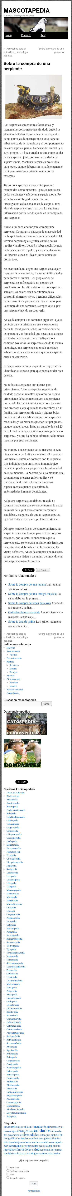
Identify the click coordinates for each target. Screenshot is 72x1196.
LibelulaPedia (13, 1004)
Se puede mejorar (17, 1177)
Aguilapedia (12, 1050)
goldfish (12, 1138)
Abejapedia (12, 1046)
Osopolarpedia (13, 914)
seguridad (45, 1149)
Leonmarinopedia (14, 980)
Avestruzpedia (13, 802)
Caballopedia (12, 820)
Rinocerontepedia (14, 938)
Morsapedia (12, 896)
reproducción (12, 1149)
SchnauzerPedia (14, 1043)
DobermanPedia (14, 1022)
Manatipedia (12, 900)
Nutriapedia (12, 994)
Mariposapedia (13, 983)
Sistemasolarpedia (15, 963)
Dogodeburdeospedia (16, 1112)
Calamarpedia (13, 823)
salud (36, 1149)
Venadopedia (12, 956)
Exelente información (19, 1170)
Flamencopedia (13, 851)
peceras (13, 1145)
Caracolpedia (12, 830)
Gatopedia (11, 924)
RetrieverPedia (13, 1036)
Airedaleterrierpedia (15, 1109)
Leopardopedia (13, 879)
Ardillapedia (12, 1081)
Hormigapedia (13, 1077)
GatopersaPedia (14, 1025)
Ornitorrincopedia (15, 1091)
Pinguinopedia (13, 917)
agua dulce (24, 1127)
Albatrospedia (13, 1084)
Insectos (13, 685)
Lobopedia (11, 886)
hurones (38, 1138)
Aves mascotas (13, 651)
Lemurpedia (12, 976)
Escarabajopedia (14, 1067)
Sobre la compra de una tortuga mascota (32, 594)
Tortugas (13, 672)
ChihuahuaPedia (14, 1018)
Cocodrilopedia (13, 837)
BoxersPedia (12, 1015)
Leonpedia (11, 876)
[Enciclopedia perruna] (27, 733)
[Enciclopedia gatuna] (27, 722)
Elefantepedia (13, 844)
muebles (45, 1142)
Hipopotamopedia (15, 862)
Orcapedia (11, 907)
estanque (45, 1135)
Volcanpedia (12, 959)
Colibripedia (12, 973)
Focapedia (11, 855)
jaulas (21, 1142)
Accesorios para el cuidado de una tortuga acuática (16, 52)
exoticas (55, 1135)
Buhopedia (11, 813)
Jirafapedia (11, 865)
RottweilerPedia (14, 1039)
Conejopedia (12, 1063)
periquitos (32, 1145)
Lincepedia (11, 882)
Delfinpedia (12, 841)
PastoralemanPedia (15, 1032)
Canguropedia (13, 827)
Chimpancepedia (14, 834)
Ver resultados (33, 1190)
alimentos (52, 1127)
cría (31, 1131)
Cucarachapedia (14, 1102)
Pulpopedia (12, 990)
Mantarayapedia (14, 889)
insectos (13, 1142)
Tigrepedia (11, 949)
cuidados (42, 1130)
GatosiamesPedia (14, 1029)
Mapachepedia (13, 1105)
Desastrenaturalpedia (16, 966)
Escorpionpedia (14, 848)
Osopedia (11, 910)
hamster (29, 1138)
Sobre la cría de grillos (21, 621)
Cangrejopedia (13, 1060)
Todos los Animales (16, 792)
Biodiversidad (13, 795)
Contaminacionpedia (16, 809)
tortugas (33, 1153)
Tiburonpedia (13, 945)
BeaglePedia (12, 1011)
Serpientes (14, 665)
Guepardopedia (13, 858)
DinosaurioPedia (14, 1008)
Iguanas (13, 668)
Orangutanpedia (14, 997)
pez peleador (45, 1145)
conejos (12, 1131)
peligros (22, 1145)
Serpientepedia (13, 942)
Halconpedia (12, 1070)
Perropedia (11, 921)
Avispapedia (12, 1053)
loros (28, 1142)
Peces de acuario (14, 658)
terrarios (22, 1153)
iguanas (47, 1138)
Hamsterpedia (13, 1074)
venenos (42, 1153)
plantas (56, 1145)
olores (53, 1142)
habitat (21, 1138)
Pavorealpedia (13, 1098)
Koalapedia (12, 869)
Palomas (13, 654)
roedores (26, 1149)
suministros (10, 1153)
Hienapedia (12, 1088)
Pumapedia (12, 931)
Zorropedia (12, 969)
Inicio (9, 35)
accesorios (11, 1126)
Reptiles (10, 661)
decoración (13, 1135)
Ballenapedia (12, 806)
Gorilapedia (12, 1001)
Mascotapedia (13, 928)
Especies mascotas (15, 689)
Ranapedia (11, 1116)
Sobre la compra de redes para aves (29, 603)
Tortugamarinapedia (15, 952)
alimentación (38, 1126)
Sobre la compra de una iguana (27, 584)
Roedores (14, 682)
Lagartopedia (12, 872)
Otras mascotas (13, 678)
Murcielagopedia (14, 903)
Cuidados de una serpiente (24, 612)
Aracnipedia (12, 799)
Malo (12, 1174)
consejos (22, 1131)
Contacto (26, 35)
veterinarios (53, 1153)
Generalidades (13, 692)
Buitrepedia (12, 1057)
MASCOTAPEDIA (27, 10)
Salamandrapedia (14, 1095)
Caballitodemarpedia (16, 816)
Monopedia (12, 987)
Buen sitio (14, 1167)
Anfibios (11, 675)
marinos (35, 1142)
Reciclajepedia (13, 935)
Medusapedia (13, 893)
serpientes (57, 1149)
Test (43, 35)
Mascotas (11, 647)
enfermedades (29, 1134)
